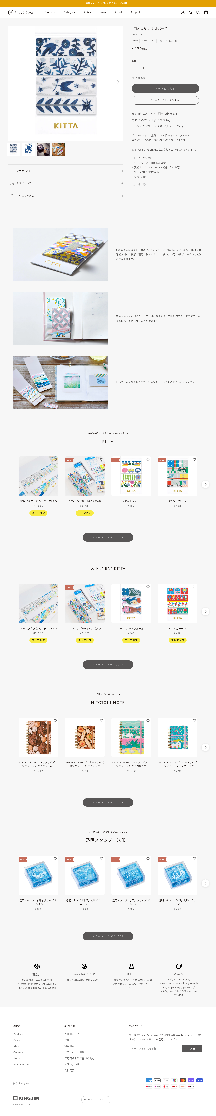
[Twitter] (134, 184)
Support (135, 12)
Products (50, 12)
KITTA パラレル (177, 501)
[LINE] (144, 184)
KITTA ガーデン (177, 628)
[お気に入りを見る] (198, 12)
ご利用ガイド (71, 1034)
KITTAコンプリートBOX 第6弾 (84, 501)
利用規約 (69, 1046)
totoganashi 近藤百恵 (167, 40)
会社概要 (69, 1070)
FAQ (78, 979)
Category (69, 12)
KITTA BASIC (148, 40)
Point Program (22, 1064)
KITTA (135, 40)
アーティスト (24, 170)
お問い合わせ (71, 1064)
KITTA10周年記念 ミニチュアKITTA (38, 501)
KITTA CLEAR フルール (131, 628)
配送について (24, 183)
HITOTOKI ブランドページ (95, 1099)
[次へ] (117, 82)
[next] (205, 484)
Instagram (24, 1083)
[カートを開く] (206, 12)
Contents (18, 1052)
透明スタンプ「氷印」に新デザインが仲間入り (108, 3)
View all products (108, 537)
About (118, 12)
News (102, 12)
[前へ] (14, 82)
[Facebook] (139, 184)
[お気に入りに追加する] (55, 459)
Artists (87, 12)
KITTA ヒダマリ (131, 501)
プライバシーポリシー (76, 1052)
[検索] (190, 12)
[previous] (10, 484)
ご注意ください (25, 196)
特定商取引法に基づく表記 (79, 1058)
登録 (192, 1048)
